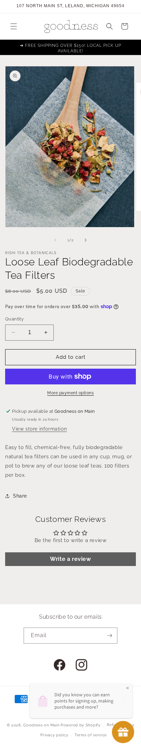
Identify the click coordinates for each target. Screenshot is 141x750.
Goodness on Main (41, 725)
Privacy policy (54, 735)
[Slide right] (85, 240)
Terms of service (91, 735)
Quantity (14, 318)
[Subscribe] (109, 636)
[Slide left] (55, 240)
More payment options (70, 393)
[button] (13, 26)
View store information (39, 429)
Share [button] (20, 496)
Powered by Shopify (81, 725)
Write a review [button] (70, 559)
